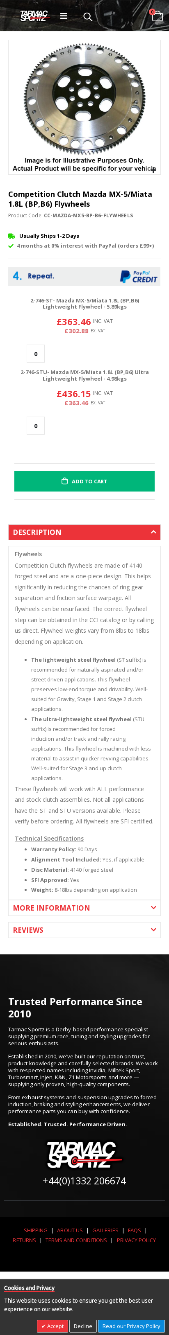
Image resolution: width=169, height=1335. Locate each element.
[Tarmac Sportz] (35, 16)
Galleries (105, 1230)
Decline (83, 1326)
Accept (55, 1326)
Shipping (36, 1230)
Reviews (28, 930)
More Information (51, 908)
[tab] (84, 535)
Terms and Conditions (76, 1240)
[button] (153, 170)
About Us (70, 1230)
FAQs (134, 1230)
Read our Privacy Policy (131, 1326)
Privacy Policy (136, 1240)
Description (37, 532)
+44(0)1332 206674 (84, 1181)
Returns (24, 1240)
